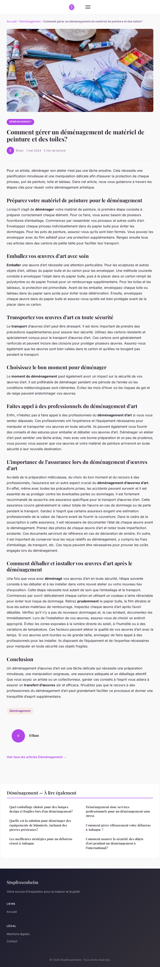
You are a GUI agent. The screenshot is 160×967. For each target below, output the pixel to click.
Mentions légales (18, 934)
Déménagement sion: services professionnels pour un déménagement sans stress (118, 811)
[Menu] (88, 7)
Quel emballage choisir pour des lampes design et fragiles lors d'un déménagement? (41, 809)
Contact (12, 941)
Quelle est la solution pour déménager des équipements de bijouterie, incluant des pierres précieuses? (40, 825)
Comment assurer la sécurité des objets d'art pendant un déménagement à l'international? (114, 843)
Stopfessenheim (22, 882)
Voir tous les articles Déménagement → (36, 757)
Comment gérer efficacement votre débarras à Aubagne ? (118, 827)
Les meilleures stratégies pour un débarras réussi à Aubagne (40, 841)
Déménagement (29, 21)
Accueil (11, 21)
